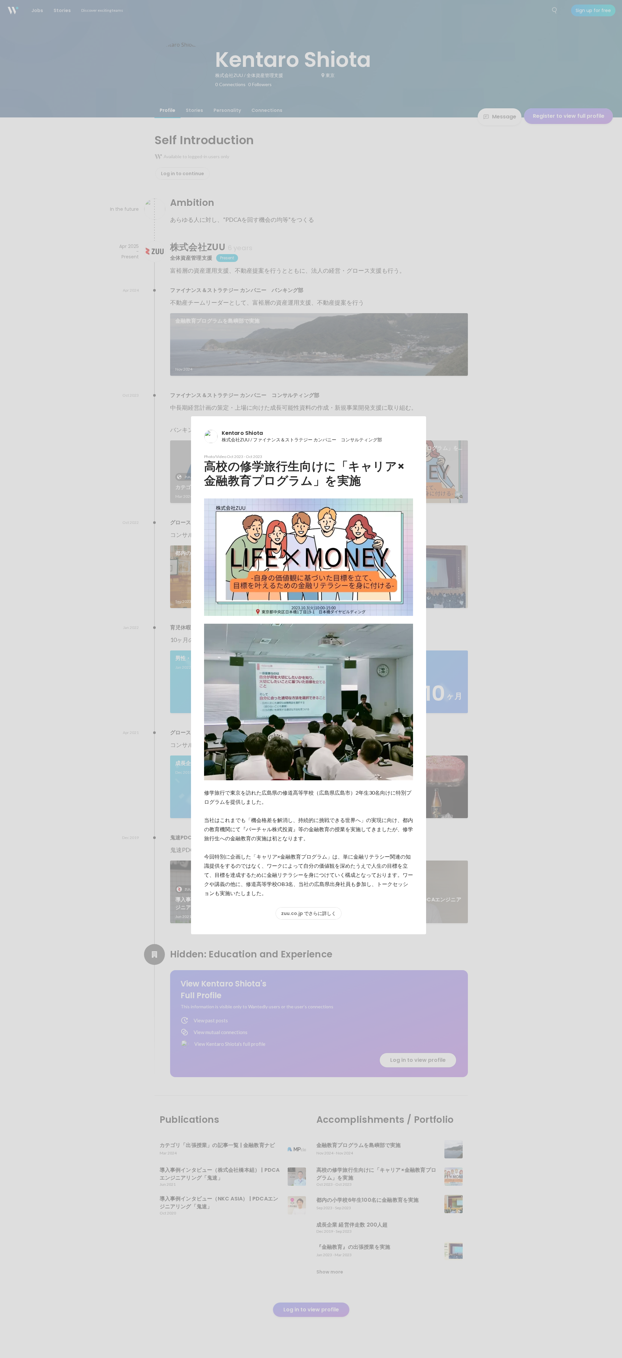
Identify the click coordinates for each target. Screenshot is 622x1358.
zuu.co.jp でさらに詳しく (308, 913)
